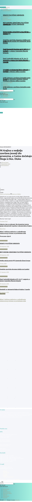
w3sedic (17, 479)
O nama (5, 474)
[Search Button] (14, 99)
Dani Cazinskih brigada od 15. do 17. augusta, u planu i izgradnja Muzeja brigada (15, 51)
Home (1, 147)
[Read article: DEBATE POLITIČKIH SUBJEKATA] (16, 239)
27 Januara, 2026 (4, 272)
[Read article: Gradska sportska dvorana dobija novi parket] (16, 265)
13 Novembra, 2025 (5, 164)
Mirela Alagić (5, 162)
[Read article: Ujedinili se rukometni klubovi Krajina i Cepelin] (16, 285)
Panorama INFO (7, 82)
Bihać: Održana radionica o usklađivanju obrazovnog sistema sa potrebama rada (13, 300)
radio (1, 112)
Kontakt (5, 96)
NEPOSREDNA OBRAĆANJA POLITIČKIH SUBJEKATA (15, 252)
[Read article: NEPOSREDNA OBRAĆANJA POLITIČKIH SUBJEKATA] (16, 248)
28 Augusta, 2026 (4, 246)
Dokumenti (6, 85)
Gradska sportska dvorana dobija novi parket (14, 269)
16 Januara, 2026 (4, 284)
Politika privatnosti (8, 476)
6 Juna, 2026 (3, 263)
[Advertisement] (16, 129)
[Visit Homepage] (11, 5)
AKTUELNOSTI (7, 147)
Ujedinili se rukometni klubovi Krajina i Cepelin (15, 289)
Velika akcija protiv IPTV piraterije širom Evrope (15, 261)
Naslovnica (6, 7)
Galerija (5, 93)
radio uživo (3, 7)
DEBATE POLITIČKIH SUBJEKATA (13, 15)
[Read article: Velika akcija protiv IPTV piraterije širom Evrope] (16, 256)
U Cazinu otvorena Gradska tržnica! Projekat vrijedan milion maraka (15, 71)
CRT (5, 479)
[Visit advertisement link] (4, 304)
